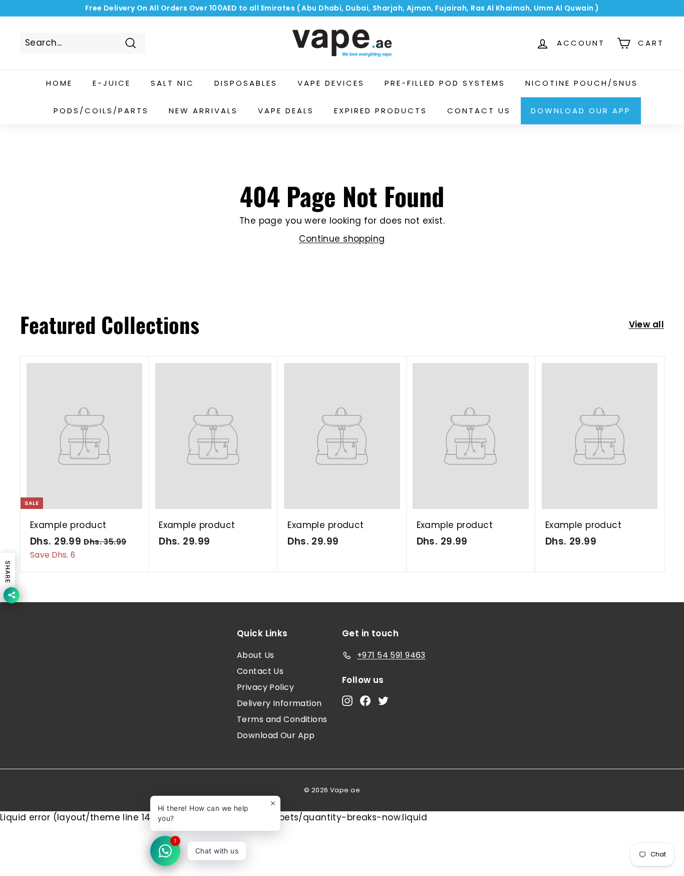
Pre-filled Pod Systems (445, 83)
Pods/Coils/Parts (101, 110)
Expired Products (380, 110)
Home (59, 83)
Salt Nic (172, 83)
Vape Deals (286, 110)
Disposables (245, 83)
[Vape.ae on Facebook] (365, 700)
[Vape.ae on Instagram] (347, 700)
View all (646, 324)
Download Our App (581, 110)
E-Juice (112, 83)
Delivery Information (279, 703)
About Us (255, 655)
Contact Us (260, 671)
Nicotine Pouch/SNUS (581, 83)
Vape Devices (331, 83)
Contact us (479, 110)
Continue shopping (342, 239)
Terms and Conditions (282, 719)
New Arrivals (203, 110)
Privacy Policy (265, 687)
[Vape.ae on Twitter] (383, 700)
